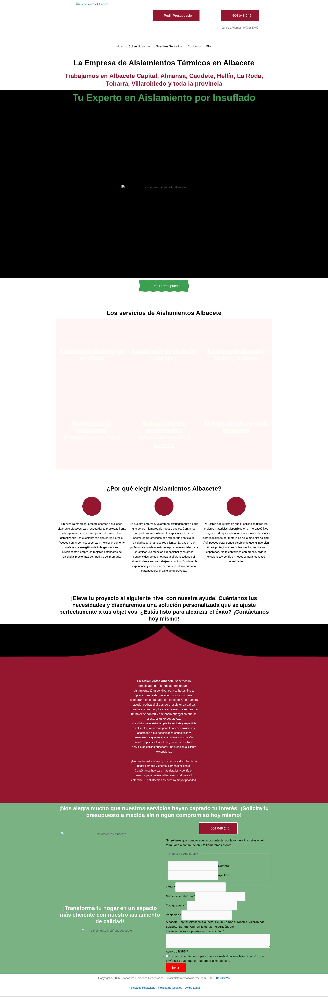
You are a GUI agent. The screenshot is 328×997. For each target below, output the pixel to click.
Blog (209, 46)
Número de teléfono (180, 896)
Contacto (194, 46)
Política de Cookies (170, 987)
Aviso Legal (192, 987)
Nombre (223, 866)
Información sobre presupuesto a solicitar (195, 931)
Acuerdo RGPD (177, 951)
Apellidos (224, 875)
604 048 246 (222, 978)
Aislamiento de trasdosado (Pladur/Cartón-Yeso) (92, 430)
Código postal (176, 905)
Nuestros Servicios (169, 46)
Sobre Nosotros (139, 46)
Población (173, 915)
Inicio (119, 46)
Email (170, 887)
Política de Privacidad (142, 987)
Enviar (176, 967)
